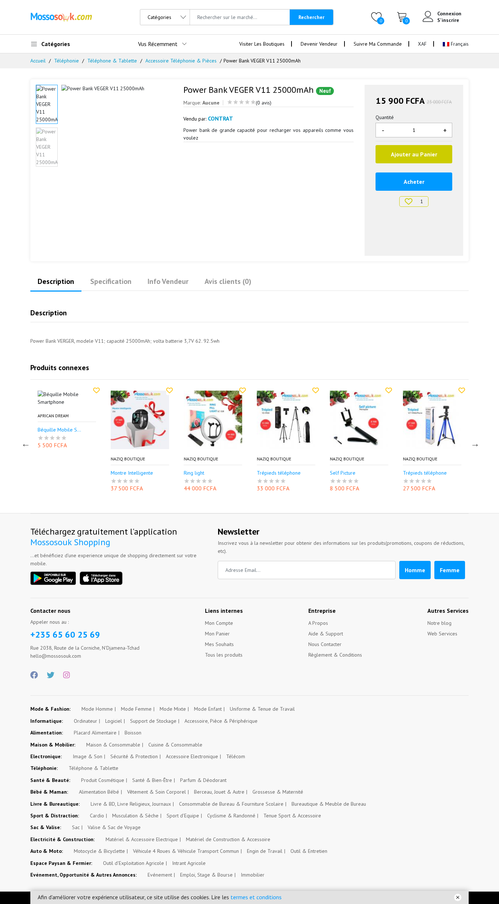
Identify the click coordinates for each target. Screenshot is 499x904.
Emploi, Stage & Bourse (206, 874)
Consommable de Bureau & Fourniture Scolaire (231, 804)
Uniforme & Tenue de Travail (262, 709)
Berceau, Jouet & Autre (219, 792)
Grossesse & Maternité (277, 792)
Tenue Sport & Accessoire (292, 815)
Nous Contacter (325, 644)
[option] (117, 88)
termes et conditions (256, 897)
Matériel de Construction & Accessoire (228, 839)
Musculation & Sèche (135, 815)
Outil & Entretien (308, 851)
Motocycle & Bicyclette (99, 851)
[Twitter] (50, 675)
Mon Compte (219, 623)
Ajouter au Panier (414, 154)
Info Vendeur (168, 281)
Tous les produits (224, 655)
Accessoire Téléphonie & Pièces (181, 60)
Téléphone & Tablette (112, 60)
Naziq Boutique (117, 459)
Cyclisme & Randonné (231, 815)
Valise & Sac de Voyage (114, 827)
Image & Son (87, 756)
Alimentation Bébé (99, 792)
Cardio (97, 815)
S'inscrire (448, 20)
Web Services (442, 633)
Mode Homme (97, 709)
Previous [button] (24, 443)
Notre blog (439, 623)
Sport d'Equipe (183, 815)
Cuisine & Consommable (175, 744)
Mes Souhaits (219, 644)
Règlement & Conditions (335, 655)
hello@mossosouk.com (55, 656)
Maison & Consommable (113, 744)
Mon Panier (217, 633)
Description (56, 281)
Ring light (183, 473)
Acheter (414, 181)
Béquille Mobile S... (48, 430)
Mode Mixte (173, 709)
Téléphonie (66, 60)
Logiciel (113, 721)
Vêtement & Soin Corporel (156, 792)
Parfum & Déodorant (203, 780)
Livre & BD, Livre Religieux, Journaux (131, 804)
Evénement (160, 874)
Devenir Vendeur (319, 44)
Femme (450, 570)
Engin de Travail (264, 851)
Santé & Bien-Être (152, 780)
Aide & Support (325, 633)
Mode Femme (136, 709)
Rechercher (311, 17)
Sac (76, 827)
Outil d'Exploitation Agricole (133, 863)
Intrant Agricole (189, 863)
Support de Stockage (153, 721)
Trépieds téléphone (268, 473)
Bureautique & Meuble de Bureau (329, 804)
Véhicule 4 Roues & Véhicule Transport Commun (186, 851)
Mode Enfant (208, 709)
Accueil (38, 60)
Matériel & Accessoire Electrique (142, 839)
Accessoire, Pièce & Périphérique (221, 721)
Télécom (235, 756)
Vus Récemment (158, 44)
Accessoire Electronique (192, 756)
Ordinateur (85, 721)
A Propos (318, 623)
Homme (415, 570)
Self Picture (331, 473)
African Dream (42, 415)
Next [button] (474, 443)
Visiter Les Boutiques (262, 44)
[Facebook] (34, 675)
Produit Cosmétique (102, 780)
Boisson (133, 732)
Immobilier (252, 874)
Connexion (449, 13)
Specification (111, 281)
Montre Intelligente (121, 473)
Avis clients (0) (228, 281)
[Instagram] (66, 675)
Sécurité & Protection (134, 756)
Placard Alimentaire (95, 732)
